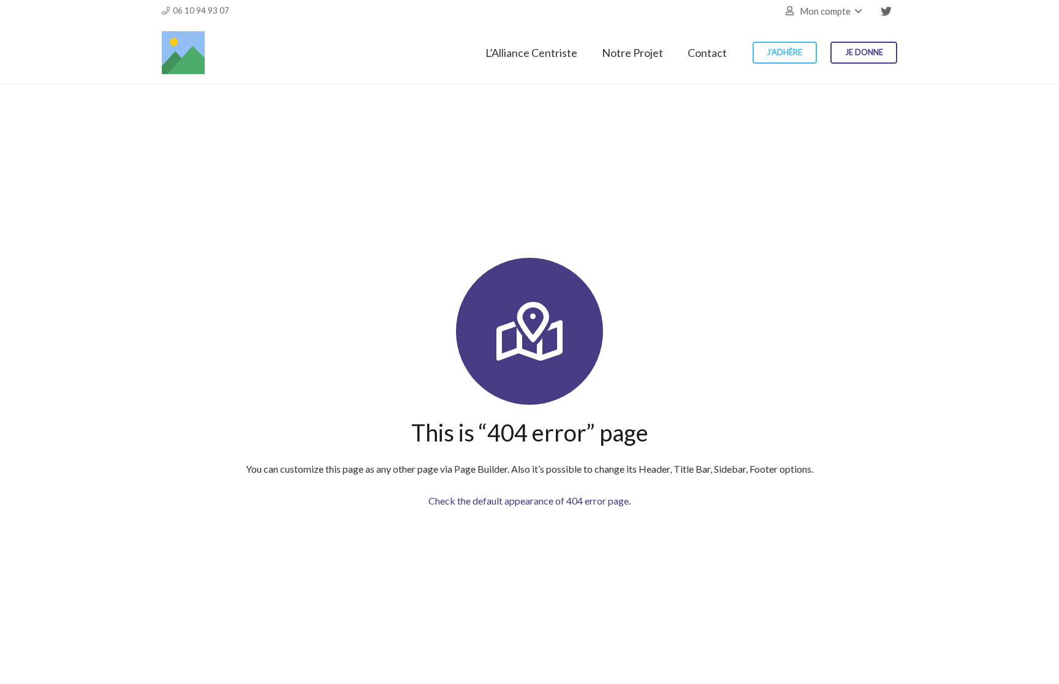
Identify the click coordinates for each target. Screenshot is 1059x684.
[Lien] (183, 52)
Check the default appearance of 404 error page (528, 500)
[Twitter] (886, 11)
